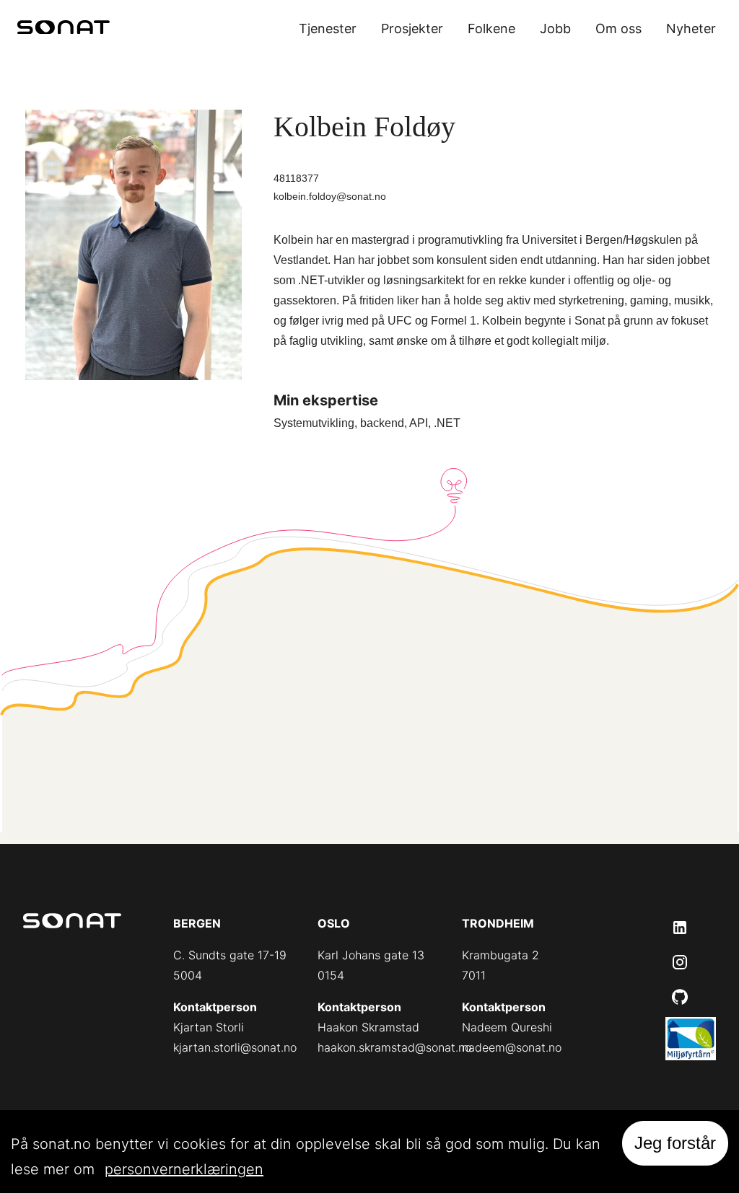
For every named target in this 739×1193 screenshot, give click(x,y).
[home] (63, 29)
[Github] (679, 996)
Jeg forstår (675, 1143)
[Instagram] (679, 962)
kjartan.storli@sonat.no (235, 1047)
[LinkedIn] (679, 927)
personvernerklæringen (184, 1169)
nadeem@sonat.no (511, 1047)
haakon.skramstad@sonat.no (394, 1047)
